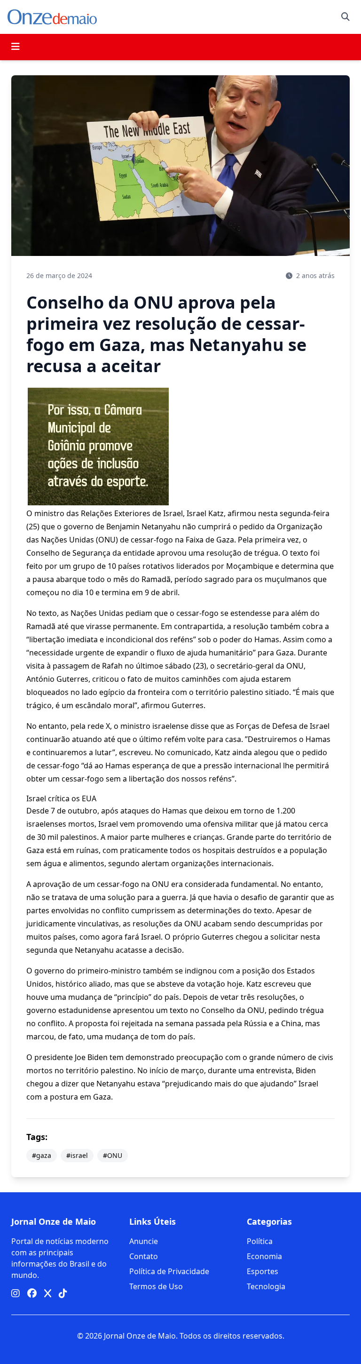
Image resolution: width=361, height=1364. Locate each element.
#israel (77, 1155)
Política (260, 1241)
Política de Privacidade (169, 1271)
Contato (143, 1256)
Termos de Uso (156, 1286)
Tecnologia (266, 1286)
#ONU (112, 1155)
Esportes (262, 1271)
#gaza (41, 1155)
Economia (264, 1256)
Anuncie (143, 1241)
